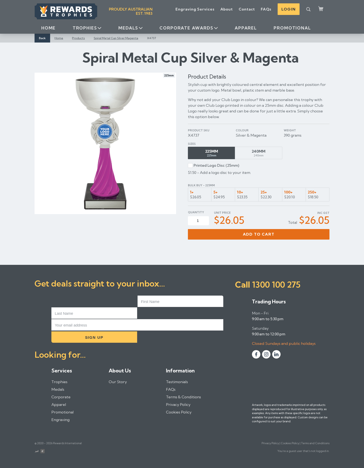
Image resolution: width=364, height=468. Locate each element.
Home (48, 28)
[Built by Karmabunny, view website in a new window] (37, 452)
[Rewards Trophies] (66, 11)
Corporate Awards (186, 28)
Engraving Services (194, 9)
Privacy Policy (178, 404)
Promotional (292, 28)
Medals (128, 28)
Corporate (61, 397)
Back (42, 38)
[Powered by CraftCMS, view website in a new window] (43, 452)
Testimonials (177, 381)
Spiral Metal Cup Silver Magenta (116, 38)
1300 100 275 (276, 284)
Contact (247, 9)
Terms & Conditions (183, 397)
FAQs (266, 9)
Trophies (85, 28)
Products (78, 38)
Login (288, 9)
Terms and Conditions (315, 443)
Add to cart (259, 234)
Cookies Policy (178, 412)
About (226, 9)
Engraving (60, 419)
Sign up (94, 337)
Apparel (246, 28)
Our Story (118, 381)
